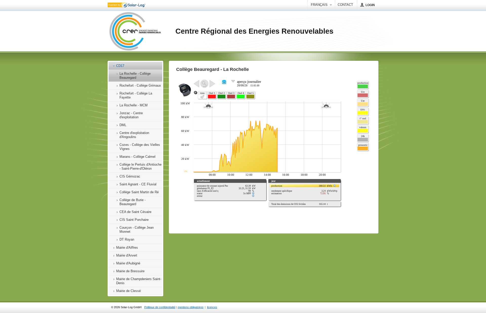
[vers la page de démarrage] (135, 31)
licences (212, 307)
